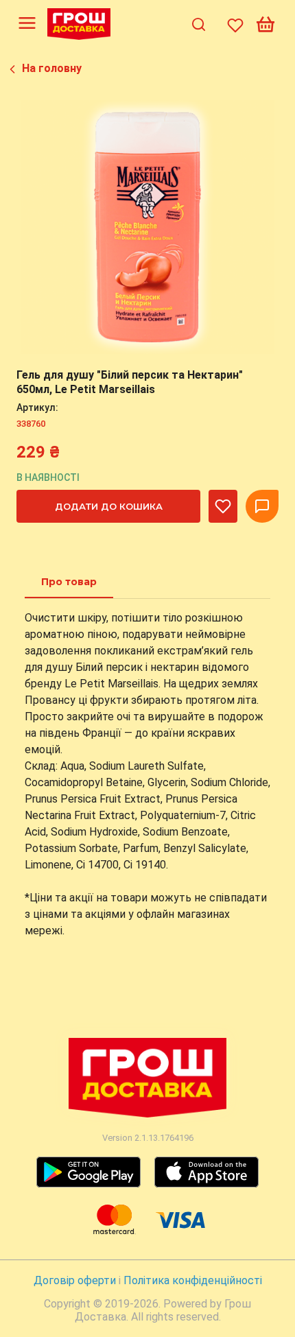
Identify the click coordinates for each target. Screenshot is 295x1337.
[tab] (69, 581)
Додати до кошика (109, 506)
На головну (51, 68)
